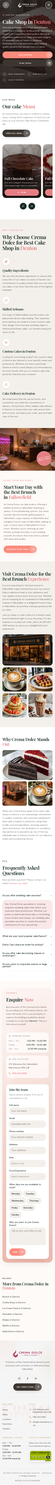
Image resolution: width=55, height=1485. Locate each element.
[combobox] (27, 1163)
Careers (6, 1428)
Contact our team (18, 883)
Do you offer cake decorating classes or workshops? (23, 954)
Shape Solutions (29, 1476)
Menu (5, 1414)
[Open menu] (6, 5)
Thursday (34, 1200)
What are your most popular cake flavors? (24, 936)
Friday (15, 1207)
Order (23, 192)
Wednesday (18, 1200)
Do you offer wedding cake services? (21, 895)
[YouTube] (35, 1378)
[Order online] (48, 5)
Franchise (7, 1424)
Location (6, 1419)
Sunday (15, 1214)
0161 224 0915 (19, 1073)
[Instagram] (19, 1378)
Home (5, 1410)
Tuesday (30, 1193)
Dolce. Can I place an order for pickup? (23, 944)
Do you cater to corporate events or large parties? (24, 965)
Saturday (28, 1207)
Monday (16, 1193)
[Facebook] (27, 1378)
